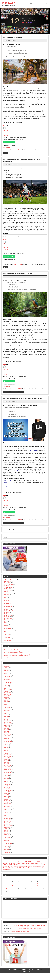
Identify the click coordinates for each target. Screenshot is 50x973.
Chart (5, 585)
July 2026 (6, 667)
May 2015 (6, 849)
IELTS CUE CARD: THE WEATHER (12, 37)
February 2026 (7, 675)
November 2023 (7, 710)
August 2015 (7, 844)
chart (23, 861)
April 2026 (6, 672)
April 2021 (6, 748)
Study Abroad (7, 637)
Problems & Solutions (9, 630)
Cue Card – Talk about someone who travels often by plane (17, 655)
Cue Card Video (7, 590)
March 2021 (7, 750)
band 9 (20, 861)
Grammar (6, 596)
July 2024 (6, 698)
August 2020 (7, 757)
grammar (43, 861)
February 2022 (7, 734)
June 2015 (6, 847)
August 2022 (7, 725)
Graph (4, 863)
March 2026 (7, 673)
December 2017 (7, 803)
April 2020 (6, 762)
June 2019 (6, 777)
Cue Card (5, 152)
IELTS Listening (7, 603)
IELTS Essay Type (8, 599)
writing (5, 869)
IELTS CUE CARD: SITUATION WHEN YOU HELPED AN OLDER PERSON (27, 929)
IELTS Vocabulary (8, 615)
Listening (6, 866)
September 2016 (8, 825)
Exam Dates (15, 969)
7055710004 (5, 135)
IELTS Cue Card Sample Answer (25, 863)
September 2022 (8, 723)
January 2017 (7, 819)
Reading (23, 866)
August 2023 (7, 713)
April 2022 (6, 731)
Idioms (5, 597)
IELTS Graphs (7, 600)
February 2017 (7, 818)
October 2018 (7, 788)
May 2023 (6, 716)
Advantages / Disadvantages (10, 579)
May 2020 (6, 760)
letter (44, 864)
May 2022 (6, 729)
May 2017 (6, 813)
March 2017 (7, 816)
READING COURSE (8, 633)
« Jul (4, 893)
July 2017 (6, 811)
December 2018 (7, 785)
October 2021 (7, 740)
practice (12, 866)
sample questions (39, 866)
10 (6, 887)
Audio (14, 861)
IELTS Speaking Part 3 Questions (32, 864)
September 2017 (8, 808)
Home (9, 969)
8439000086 (5, 130)
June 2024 (6, 700)
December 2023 (7, 709)
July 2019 (6, 775)
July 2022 (6, 726)
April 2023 (6, 717)
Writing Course (7, 640)
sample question (32, 866)
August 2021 (7, 743)
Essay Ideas (6, 594)
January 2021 (7, 753)
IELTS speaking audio (8, 610)
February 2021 (7, 751)
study (19, 867)
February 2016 (7, 836)
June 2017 (6, 812)
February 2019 (7, 782)
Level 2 (6, 622)
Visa (38, 867)
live (9, 866)
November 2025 (7, 679)
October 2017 (7, 806)
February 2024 (7, 706)
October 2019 (7, 771)
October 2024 (7, 695)
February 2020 (7, 765)
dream (35, 861)
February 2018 (7, 800)
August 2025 (7, 683)
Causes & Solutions (8, 584)
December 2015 (7, 839)
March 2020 (7, 763)
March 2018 (7, 799)
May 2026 (6, 670)
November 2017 (7, 805)
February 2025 (7, 689)
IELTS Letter (7, 601)
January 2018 (7, 802)
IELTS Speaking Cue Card (21, 864)
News (5, 625)
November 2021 (7, 738)
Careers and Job (39, 969)
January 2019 (7, 784)
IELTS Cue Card (15, 863)
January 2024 (7, 707)
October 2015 (7, 842)
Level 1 (6, 621)
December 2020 (7, 754)
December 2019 (7, 768)
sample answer (27, 866)
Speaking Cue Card (14, 867)
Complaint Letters (8, 587)
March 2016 (7, 834)
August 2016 (7, 827)
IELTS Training (7, 613)
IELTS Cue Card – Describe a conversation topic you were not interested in (30, 925)
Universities (32, 867)
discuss (32, 861)
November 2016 (7, 822)
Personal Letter (7, 628)
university (35, 867)
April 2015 (6, 850)
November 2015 (7, 840)
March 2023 (7, 719)
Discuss (6, 591)
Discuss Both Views (8, 593)
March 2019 (7, 781)
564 (13, 529)
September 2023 (8, 712)
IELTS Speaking (20, 391)
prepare (19, 866)
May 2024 (6, 701)
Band (17, 861)
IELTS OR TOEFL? (8, 604)
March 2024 (7, 704)
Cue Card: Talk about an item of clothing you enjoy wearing (23, 398)
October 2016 (7, 824)
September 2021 (8, 741)
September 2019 (8, 772)
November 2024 (7, 694)
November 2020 (7, 756)
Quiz (5, 631)
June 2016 (6, 830)
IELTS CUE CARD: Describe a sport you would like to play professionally (21, 160)
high (6, 863)
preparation (16, 866)
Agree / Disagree (8, 581)
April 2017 (6, 815)
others (5, 627)
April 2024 (6, 703)
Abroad (4, 861)
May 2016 (6, 831)
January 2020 (7, 766)
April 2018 (6, 797)
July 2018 (6, 793)
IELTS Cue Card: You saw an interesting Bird (17, 274)
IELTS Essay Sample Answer (36, 863)
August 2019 (7, 774)
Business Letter (7, 582)
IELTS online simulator (7, 147)
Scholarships (7, 634)
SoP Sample (7, 635)
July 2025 (6, 685)
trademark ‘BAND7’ (18, 149)
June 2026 (6, 669)
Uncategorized (7, 638)
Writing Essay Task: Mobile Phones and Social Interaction (16, 657)
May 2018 (6, 796)
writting (10, 869)
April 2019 (6, 779)
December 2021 (7, 737)
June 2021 (6, 745)
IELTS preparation (12, 391)
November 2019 (7, 769)
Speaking (6, 867)
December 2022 (7, 720)
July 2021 (6, 744)
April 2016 (6, 833)
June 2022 (6, 728)
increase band (40, 864)
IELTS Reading (7, 607)
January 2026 (7, 676)
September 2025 (8, 682)
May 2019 (6, 778)
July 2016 (6, 828)
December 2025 (7, 678)
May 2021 (6, 747)
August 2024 (7, 697)
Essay (38, 862)
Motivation (6, 624)
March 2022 (7, 732)
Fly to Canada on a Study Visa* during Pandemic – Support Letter (26, 926)
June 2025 (6, 686)
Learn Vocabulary (8, 619)
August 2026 (7, 666)
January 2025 (7, 691)
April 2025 (6, 688)
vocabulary (41, 867)
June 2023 (6, 714)
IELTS (4, 125)
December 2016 (7, 821)
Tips (29, 867)
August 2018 (7, 791)
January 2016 (7, 837)
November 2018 (7, 787)
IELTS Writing (7, 616)
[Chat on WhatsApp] (9, 142)
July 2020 (6, 759)
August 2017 (7, 809)
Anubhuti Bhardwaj (15, 164)
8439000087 (5, 133)
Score (45, 866)
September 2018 (8, 790)
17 (6, 888)
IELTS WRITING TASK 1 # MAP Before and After (19, 931)
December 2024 (7, 692)
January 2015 (7, 852)
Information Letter (8, 618)
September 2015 (8, 843)
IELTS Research (14, 40)
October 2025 (7, 680)
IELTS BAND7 (8, 3)
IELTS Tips (6, 612)
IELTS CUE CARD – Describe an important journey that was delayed (26, 928)
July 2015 (6, 846)
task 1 (27, 867)
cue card (27, 862)
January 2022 (7, 735)
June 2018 (6, 794)
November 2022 (7, 722)
